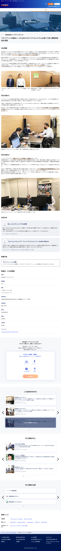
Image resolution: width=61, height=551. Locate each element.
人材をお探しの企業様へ (6, 539)
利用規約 (18, 541)
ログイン (57, 4)
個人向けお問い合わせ (20, 537)
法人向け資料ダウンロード (36, 539)
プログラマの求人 (28, 519)
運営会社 (3, 541)
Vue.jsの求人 (13, 522)
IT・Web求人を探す (5, 537)
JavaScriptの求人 (21, 522)
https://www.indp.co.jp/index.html (9, 332)
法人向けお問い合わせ (20, 539)
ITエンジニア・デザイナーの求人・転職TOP (8, 532)
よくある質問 (33, 537)
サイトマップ (48, 537)
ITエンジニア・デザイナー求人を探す (19, 525)
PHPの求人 (37, 522)
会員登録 (50, 4)
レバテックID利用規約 (35, 541)
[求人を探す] (45, 4)
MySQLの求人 (44, 522)
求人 (15, 9)
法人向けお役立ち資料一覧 (51, 539)
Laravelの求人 (30, 522)
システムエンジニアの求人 (16, 519)
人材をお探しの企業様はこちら (54, 6)
